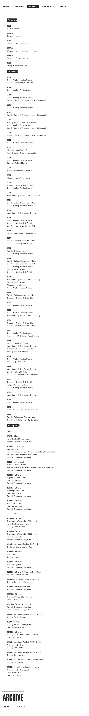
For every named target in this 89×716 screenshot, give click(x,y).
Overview (18, 6)
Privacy (20, 707)
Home (6, 6)
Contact (64, 6)
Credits (7, 707)
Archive (13, 697)
